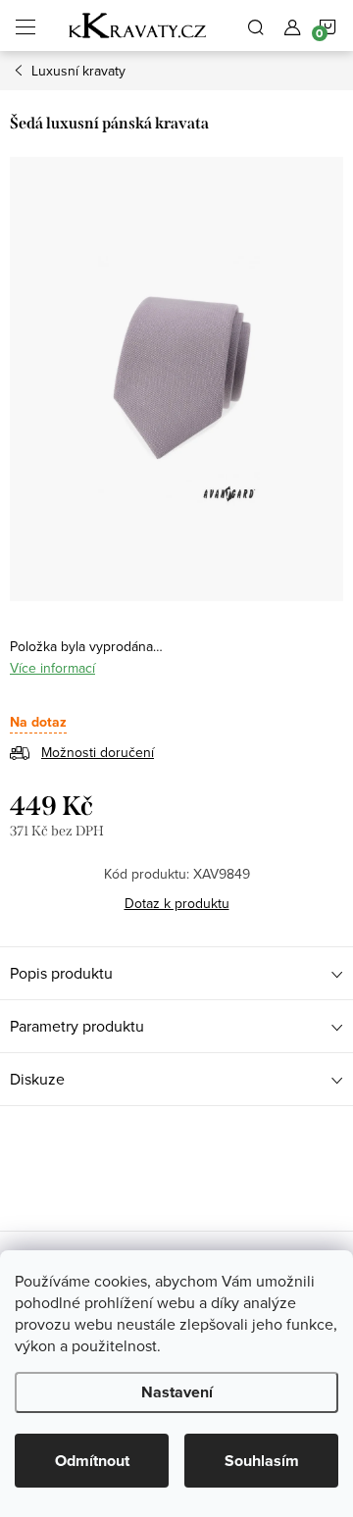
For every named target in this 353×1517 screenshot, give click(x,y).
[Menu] (25, 25)
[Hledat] (256, 25)
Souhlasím (262, 1460)
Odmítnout (92, 1460)
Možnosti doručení (97, 752)
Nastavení (177, 1392)
